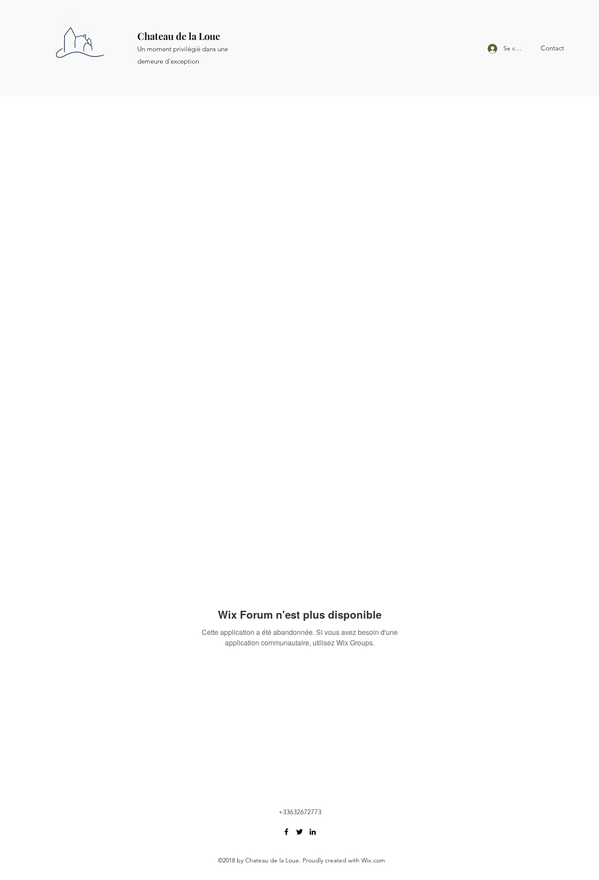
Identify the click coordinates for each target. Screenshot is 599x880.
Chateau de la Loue (178, 36)
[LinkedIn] (312, 831)
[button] (552, 48)
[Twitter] (299, 831)
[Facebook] (286, 831)
